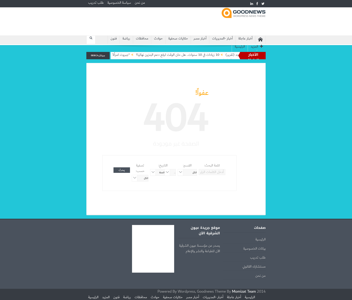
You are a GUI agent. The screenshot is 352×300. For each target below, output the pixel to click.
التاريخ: (163, 165)
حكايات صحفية (178, 38)
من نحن (140, 3)
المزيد (254, 47)
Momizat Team (244, 291)
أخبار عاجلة (245, 38)
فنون (114, 38)
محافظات (142, 38)
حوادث (158, 38)
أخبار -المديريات (222, 38)
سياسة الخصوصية (119, 3)
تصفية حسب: (140, 168)
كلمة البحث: (212, 165)
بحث (122, 170)
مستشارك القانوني (254, 267)
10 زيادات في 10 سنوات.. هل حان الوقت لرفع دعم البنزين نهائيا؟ (185, 55)
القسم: (187, 165)
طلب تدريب (96, 3)
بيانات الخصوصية (254, 249)
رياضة (126, 38)
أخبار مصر (200, 38)
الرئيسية (240, 47)
